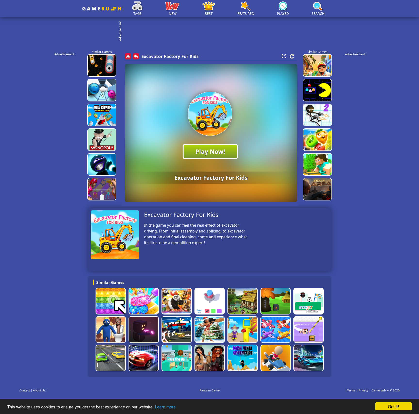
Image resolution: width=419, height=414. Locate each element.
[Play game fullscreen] (284, 56)
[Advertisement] (212, 31)
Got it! (393, 406)
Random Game (210, 390)
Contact (24, 390)
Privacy (363, 390)
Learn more (165, 407)
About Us (39, 390)
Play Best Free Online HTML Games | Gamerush (101, 8)
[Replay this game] (292, 56)
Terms (351, 390)
